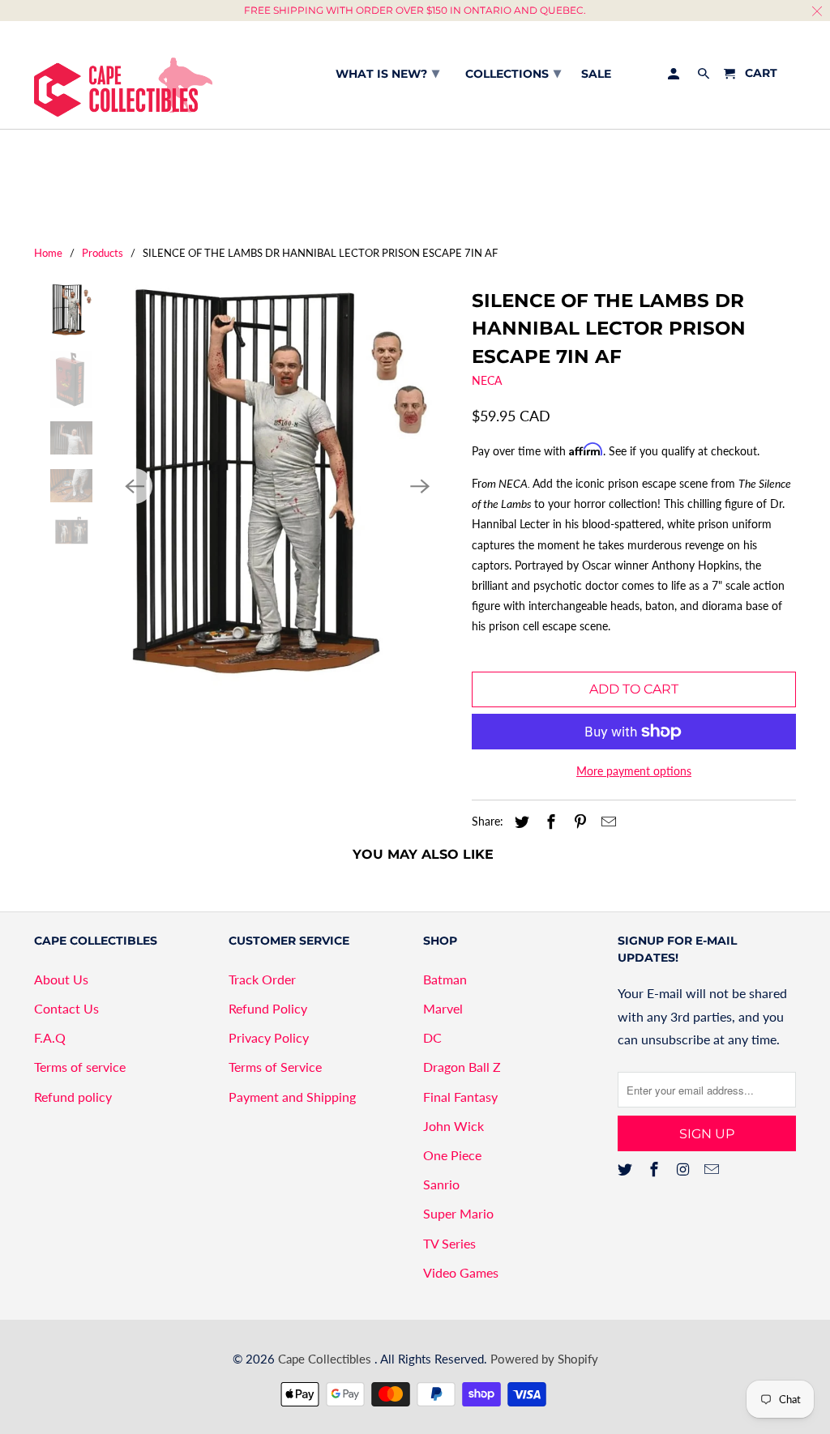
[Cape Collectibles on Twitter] (626, 1169)
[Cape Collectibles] (123, 75)
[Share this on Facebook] (549, 821)
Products (102, 252)
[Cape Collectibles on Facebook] (656, 1169)
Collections (513, 73)
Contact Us (66, 1008)
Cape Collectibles (326, 1358)
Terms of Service (275, 1066)
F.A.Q (50, 1037)
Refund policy (73, 1096)
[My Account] (675, 77)
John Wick (453, 1125)
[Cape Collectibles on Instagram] (685, 1169)
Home (48, 252)
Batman (445, 979)
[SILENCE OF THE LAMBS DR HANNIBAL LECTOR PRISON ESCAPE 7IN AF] (277, 486)
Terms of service (80, 1066)
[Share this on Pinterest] (578, 821)
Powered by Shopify (544, 1358)
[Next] (420, 486)
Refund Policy (268, 1008)
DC (432, 1037)
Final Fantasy (460, 1096)
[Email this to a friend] (606, 821)
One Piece (452, 1155)
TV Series (449, 1243)
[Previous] (134, 486)
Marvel (443, 1008)
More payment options (633, 771)
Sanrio (441, 1184)
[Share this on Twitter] (520, 821)
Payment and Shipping (292, 1096)
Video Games (460, 1272)
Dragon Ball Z (462, 1066)
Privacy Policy (269, 1037)
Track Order (262, 979)
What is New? (387, 73)
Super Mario (458, 1213)
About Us (61, 979)
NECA (487, 380)
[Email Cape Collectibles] (713, 1169)
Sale (596, 74)
